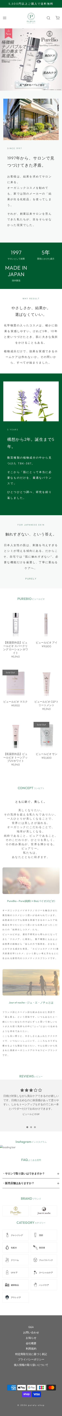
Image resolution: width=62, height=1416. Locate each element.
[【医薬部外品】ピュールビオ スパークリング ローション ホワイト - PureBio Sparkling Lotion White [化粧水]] (15, 623)
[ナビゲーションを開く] (4, 17)
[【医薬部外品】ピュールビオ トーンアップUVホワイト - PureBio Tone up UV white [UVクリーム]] (15, 734)
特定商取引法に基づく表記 (31, 1354)
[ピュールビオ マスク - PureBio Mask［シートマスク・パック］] (15, 682)
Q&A (31, 1327)
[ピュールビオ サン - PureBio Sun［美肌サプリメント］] (47, 734)
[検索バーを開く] (48, 17)
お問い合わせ (31, 1332)
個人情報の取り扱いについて (31, 1364)
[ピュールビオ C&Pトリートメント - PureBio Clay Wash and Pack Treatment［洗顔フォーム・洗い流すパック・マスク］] (47, 682)
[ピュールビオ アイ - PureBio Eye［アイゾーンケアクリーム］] (47, 623)
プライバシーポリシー (31, 1359)
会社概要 (31, 1343)
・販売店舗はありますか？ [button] (18, 1183)
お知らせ (31, 1337)
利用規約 (31, 1348)
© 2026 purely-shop (31, 1405)
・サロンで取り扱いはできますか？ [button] (23, 1173)
